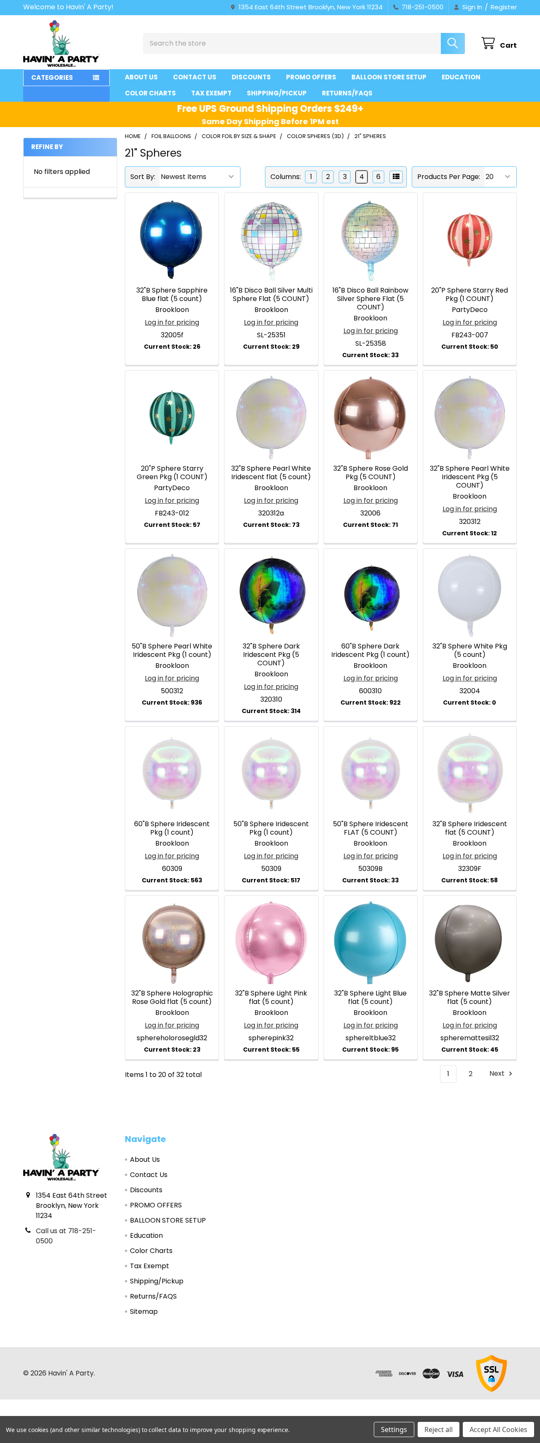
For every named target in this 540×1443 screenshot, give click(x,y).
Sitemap (144, 1311)
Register (504, 7)
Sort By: (142, 177)
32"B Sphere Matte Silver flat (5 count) (469, 997)
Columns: (285, 177)
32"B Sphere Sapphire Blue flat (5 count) (172, 294)
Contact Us (194, 77)
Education (461, 77)
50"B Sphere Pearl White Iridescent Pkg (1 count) (172, 650)
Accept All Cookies (498, 1429)
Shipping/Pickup (277, 93)
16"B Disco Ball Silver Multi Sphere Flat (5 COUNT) (271, 294)
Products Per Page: (448, 177)
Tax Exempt (211, 93)
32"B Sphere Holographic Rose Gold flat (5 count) (172, 997)
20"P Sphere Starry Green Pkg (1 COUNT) (172, 473)
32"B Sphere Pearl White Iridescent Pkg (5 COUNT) (470, 477)
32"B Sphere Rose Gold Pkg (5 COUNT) (370, 473)
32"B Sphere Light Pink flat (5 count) (271, 997)
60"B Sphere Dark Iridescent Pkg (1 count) (370, 650)
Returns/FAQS (347, 93)
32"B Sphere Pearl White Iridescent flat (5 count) (271, 473)
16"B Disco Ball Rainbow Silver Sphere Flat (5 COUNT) (370, 298)
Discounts (251, 77)
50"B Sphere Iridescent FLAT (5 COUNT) (370, 828)
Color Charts (150, 93)
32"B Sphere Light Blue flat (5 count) (370, 997)
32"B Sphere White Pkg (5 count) (469, 650)
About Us (141, 77)
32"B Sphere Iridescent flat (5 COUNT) (469, 828)
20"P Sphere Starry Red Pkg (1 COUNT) (469, 294)
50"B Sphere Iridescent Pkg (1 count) (271, 828)
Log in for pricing (172, 322)
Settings (394, 1429)
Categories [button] (52, 77)
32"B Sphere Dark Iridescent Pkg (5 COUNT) (271, 654)
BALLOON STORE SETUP (389, 77)
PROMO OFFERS (311, 77)
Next (497, 1074)
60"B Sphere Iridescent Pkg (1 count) (172, 828)
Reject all (438, 1429)
